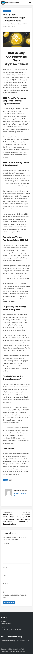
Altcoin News (7, 11)
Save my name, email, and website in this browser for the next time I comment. (16, 596)
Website (6, 583)
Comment (7, 543)
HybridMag (21, 651)
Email (5, 575)
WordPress (12, 651)
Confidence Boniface (10, 24)
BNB (13, 26)
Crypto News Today (19, 649)
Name (5, 567)
